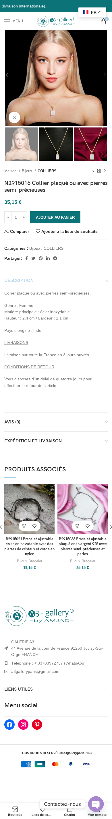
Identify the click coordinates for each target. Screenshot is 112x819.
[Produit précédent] (93, 171)
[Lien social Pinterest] (41, 258)
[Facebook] (9, 724)
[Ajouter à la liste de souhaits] (35, 526)
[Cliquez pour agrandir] (14, 117)
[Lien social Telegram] (55, 258)
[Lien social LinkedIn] (48, 258)
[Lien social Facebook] (27, 258)
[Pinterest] (37, 724)
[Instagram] (23, 724)
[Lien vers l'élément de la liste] (56, 663)
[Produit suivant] (105, 171)
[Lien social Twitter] (33, 258)
